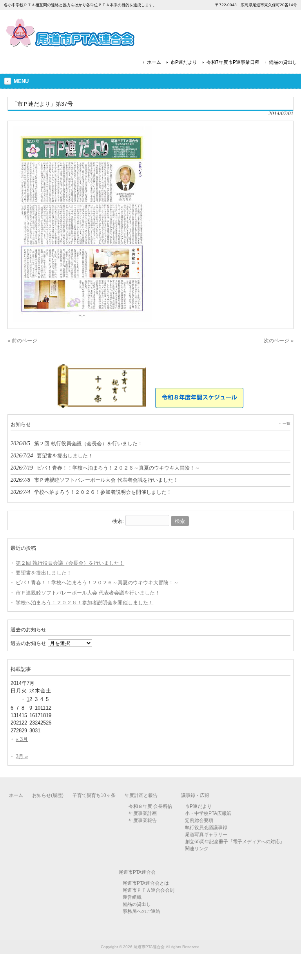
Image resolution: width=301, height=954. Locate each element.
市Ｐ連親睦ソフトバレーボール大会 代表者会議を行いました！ (88, 593)
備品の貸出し (283, 62)
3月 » (22, 756)
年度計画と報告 (141, 795)
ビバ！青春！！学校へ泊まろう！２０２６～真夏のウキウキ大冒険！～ (97, 582)
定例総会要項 (199, 820)
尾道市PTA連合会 (137, 872)
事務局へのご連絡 (141, 911)
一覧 (286, 423)
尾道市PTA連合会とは (146, 883)
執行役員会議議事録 (206, 827)
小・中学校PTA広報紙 (208, 813)
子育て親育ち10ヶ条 (94, 795)
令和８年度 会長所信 (150, 806)
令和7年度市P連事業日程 (233, 62)
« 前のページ (22, 340)
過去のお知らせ (28, 643)
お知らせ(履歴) (47, 795)
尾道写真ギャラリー (206, 834)
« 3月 (22, 739)
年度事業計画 (143, 813)
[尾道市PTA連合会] (70, 44)
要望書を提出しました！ (44, 573)
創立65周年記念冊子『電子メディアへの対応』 (235, 841)
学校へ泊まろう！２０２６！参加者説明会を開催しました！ (84, 602)
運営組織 (132, 897)
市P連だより (183, 62)
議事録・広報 (195, 795)
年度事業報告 (143, 820)
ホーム (154, 62)
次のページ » (279, 340)
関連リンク (197, 848)
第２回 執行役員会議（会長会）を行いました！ (70, 563)
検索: (118, 521)
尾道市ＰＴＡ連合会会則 (148, 890)
